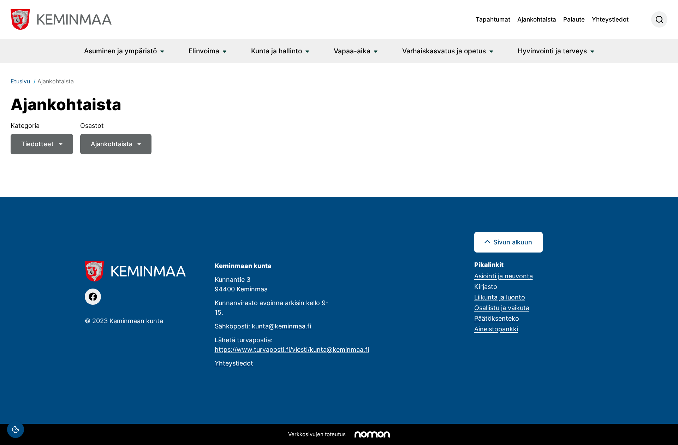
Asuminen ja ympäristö (120, 50)
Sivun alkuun (512, 242)
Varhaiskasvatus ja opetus (444, 50)
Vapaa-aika (352, 50)
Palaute (574, 19)
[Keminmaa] (61, 19)
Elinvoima (204, 50)
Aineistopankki (496, 329)
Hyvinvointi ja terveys (552, 50)
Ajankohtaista (536, 19)
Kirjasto (485, 286)
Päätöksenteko (496, 318)
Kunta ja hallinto (276, 50)
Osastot (92, 125)
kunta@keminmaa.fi (281, 326)
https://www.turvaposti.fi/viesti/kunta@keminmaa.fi (292, 349)
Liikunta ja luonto (499, 297)
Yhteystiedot (610, 19)
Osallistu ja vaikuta (501, 307)
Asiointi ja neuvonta (503, 276)
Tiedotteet (37, 143)
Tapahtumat (493, 19)
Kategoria (25, 125)
